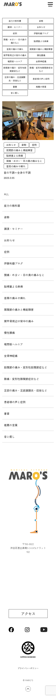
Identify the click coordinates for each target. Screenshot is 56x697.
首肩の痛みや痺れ (15, 49)
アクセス (28, 613)
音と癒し (15, 92)
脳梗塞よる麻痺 (41, 41)
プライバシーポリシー (28, 668)
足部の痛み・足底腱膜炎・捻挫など (14, 79)
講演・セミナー (15, 27)
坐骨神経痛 (41, 61)
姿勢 (41, 20)
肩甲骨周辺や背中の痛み (14, 55)
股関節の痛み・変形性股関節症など (14, 69)
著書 (15, 86)
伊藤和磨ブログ (41, 33)
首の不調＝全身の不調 (17, 172)
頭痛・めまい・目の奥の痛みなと (14, 41)
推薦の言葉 (41, 86)
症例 (15, 33)
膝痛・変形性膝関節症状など (41, 69)
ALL (6, 194)
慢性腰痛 (41, 55)
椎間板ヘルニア (15, 61)
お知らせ (41, 27)
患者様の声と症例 (41, 78)
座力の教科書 (15, 20)
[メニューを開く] (50, 4)
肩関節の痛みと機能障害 (41, 49)
